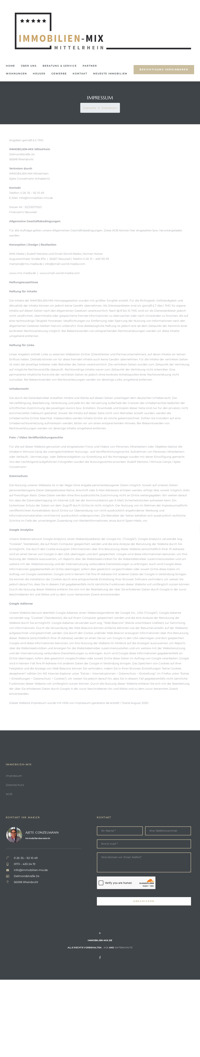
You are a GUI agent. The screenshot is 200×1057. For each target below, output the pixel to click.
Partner (90, 65)
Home (10, 65)
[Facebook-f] (100, 957)
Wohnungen (16, 73)
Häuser (39, 73)
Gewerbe (59, 73)
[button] (164, 69)
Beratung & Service (60, 65)
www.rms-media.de (22, 273)
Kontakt (80, 73)
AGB (9, 794)
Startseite (89, 108)
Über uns (29, 65)
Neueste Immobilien (110, 73)
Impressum (14, 776)
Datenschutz (15, 785)
